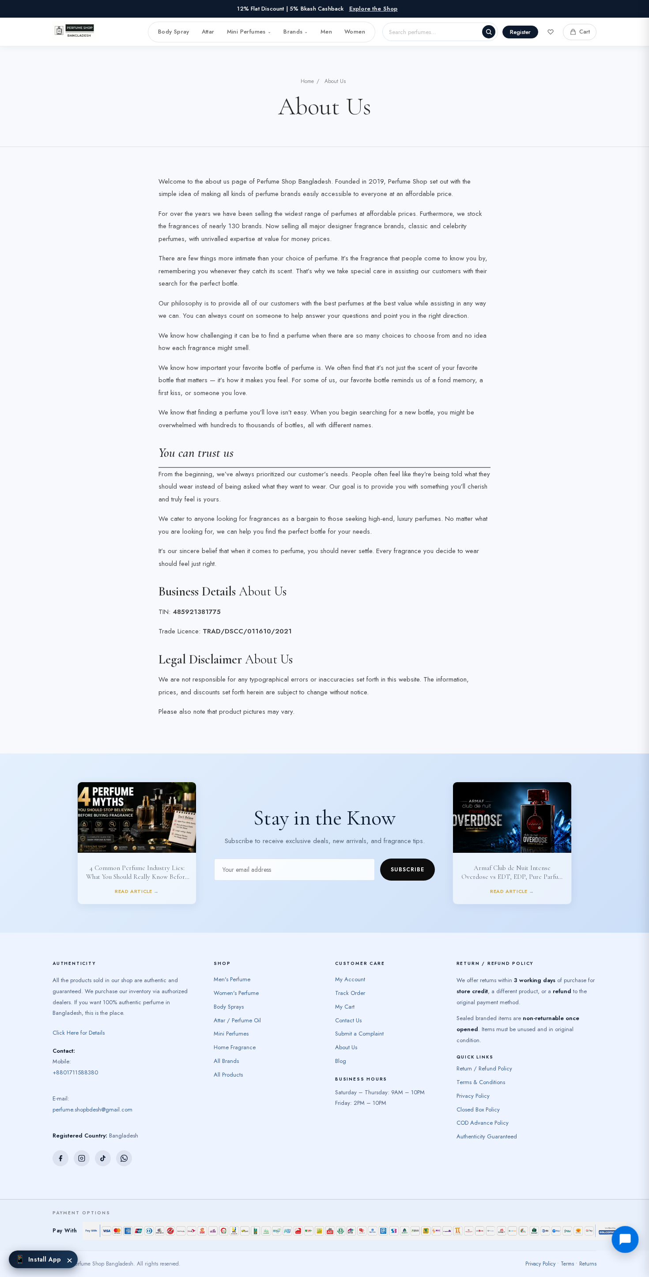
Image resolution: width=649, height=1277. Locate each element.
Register (520, 32)
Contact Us (348, 1020)
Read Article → (137, 891)
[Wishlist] (550, 32)
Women (354, 31)
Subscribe (407, 870)
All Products (228, 1074)
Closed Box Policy (478, 1109)
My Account (350, 979)
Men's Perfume (232, 979)
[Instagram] (82, 1158)
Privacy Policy (473, 1096)
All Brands (226, 1061)
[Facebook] (60, 1158)
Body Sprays (229, 1006)
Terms (567, 1264)
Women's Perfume (236, 993)
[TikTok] (103, 1158)
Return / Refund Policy (484, 1068)
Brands (295, 31)
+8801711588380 (75, 1072)
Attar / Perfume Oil (237, 1020)
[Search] (488, 31)
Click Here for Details (79, 1032)
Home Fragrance (235, 1047)
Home (307, 81)
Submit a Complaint (359, 1033)
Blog (340, 1061)
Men (326, 31)
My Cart (345, 1006)
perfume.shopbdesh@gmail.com (92, 1109)
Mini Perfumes (249, 31)
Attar (208, 31)
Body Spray (173, 31)
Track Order (350, 993)
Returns (587, 1264)
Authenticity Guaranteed (487, 1136)
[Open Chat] (625, 1239)
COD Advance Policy (483, 1123)
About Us (346, 1047)
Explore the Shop (373, 8)
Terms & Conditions (481, 1082)
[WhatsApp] (124, 1158)
